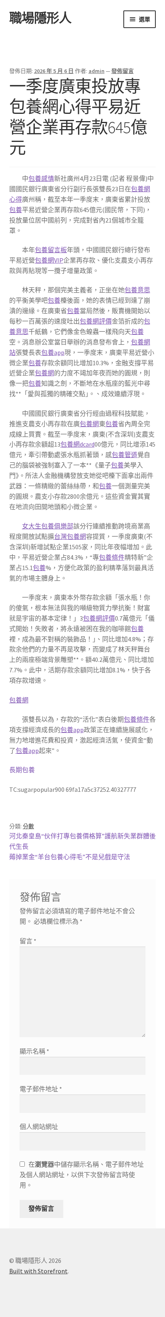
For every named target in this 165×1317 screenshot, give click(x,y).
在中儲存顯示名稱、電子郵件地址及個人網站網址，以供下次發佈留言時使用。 (82, 1174)
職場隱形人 (40, 18)
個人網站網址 (39, 1127)
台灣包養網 (70, 536)
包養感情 (41, 178)
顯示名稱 (34, 1051)
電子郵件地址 (41, 1089)
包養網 (44, 373)
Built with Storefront (38, 1271)
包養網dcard (77, 444)
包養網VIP (49, 260)
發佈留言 (122, 71)
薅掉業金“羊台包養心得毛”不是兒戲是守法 (69, 857)
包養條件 (112, 557)
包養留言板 (51, 250)
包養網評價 (96, 321)
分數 (28, 826)
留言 (28, 941)
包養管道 (124, 455)
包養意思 (137, 290)
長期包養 (22, 770)
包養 (15, 210)
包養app (52, 352)
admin (97, 71)
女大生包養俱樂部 (47, 526)
